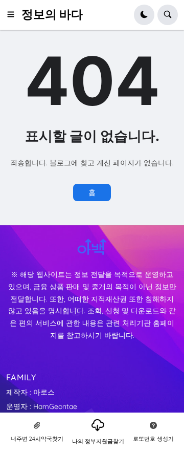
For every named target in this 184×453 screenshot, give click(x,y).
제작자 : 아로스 (30, 392)
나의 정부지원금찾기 (98, 441)
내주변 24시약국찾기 (37, 439)
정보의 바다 (52, 14)
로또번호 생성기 (153, 439)
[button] (13, 15)
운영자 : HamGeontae (41, 406)
